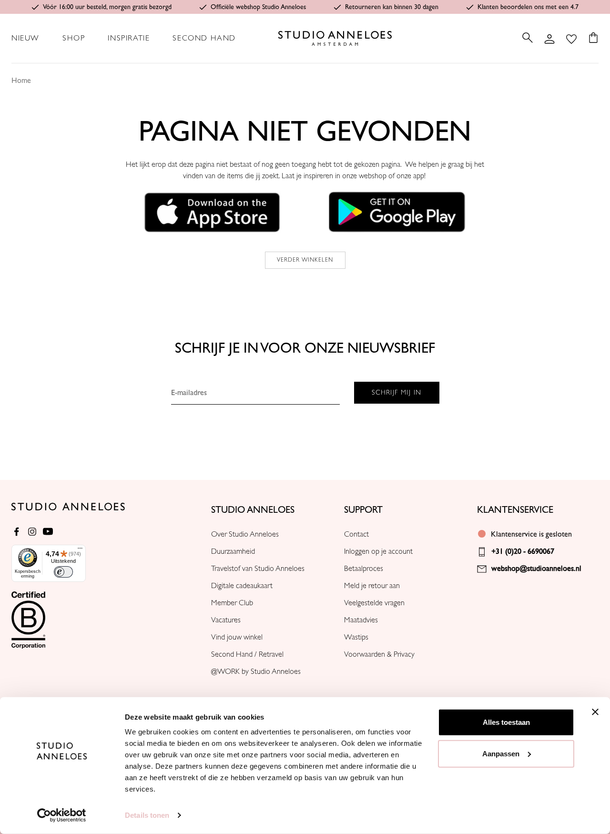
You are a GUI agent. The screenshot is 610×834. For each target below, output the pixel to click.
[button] (212, 211)
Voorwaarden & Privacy (379, 654)
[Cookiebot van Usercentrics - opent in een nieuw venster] (61, 815)
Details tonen (147, 815)
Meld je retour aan (372, 585)
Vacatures (226, 620)
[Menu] (80, 550)
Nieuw (25, 38)
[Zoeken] (528, 37)
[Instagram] (32, 532)
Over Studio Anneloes (245, 534)
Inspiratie (129, 38)
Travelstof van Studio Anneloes (258, 568)
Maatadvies (361, 620)
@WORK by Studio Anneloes (256, 671)
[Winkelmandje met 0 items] (590, 37)
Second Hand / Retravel (247, 654)
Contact (356, 534)
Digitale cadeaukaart (242, 585)
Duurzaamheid (233, 551)
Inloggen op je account (378, 551)
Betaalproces (363, 568)
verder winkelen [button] (305, 260)
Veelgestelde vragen (374, 603)
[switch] (63, 572)
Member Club (232, 603)
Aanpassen (500, 753)
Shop (73, 38)
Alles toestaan (506, 722)
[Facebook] (16, 532)
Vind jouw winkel (237, 637)
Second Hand (204, 38)
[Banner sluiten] (595, 712)
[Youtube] (48, 532)
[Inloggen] (549, 38)
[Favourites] (571, 38)
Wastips (356, 637)
